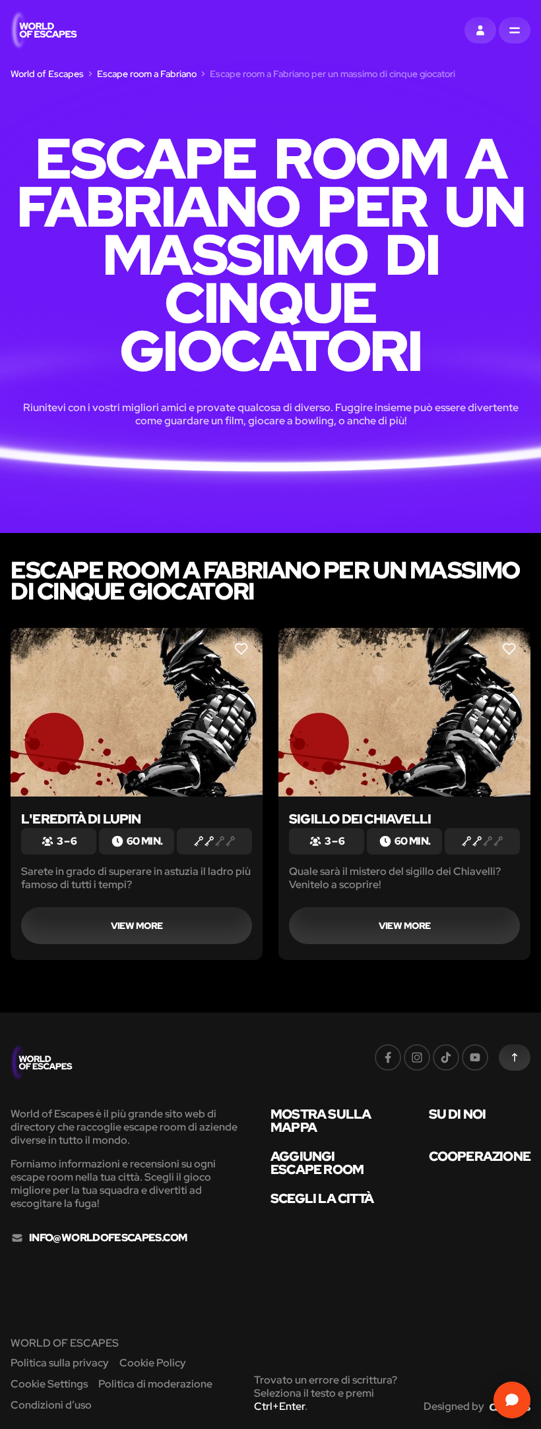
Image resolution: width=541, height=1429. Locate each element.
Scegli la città (321, 1198)
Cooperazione (479, 1156)
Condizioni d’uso (51, 1405)
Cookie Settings (49, 1384)
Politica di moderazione (155, 1384)
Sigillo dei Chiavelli (360, 818)
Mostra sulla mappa (320, 1120)
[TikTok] (446, 1057)
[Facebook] (388, 1057)
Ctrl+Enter (279, 1406)
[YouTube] (475, 1057)
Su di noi (457, 1114)
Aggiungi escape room (317, 1163)
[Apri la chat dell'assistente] (511, 1400)
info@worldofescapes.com (108, 1238)
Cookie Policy (152, 1363)
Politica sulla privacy (60, 1363)
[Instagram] (417, 1057)
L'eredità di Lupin (81, 818)
